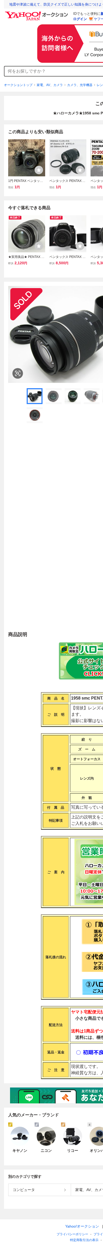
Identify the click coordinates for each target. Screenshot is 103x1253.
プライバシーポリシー (72, 1234)
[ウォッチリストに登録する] (39, 170)
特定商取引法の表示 (84, 1240)
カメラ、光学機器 (79, 85)
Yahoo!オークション (82, 1226)
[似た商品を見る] (17, 373)
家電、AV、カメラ (50, 85)
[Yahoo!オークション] (37, 12)
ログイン (80, 19)
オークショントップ (18, 85)
